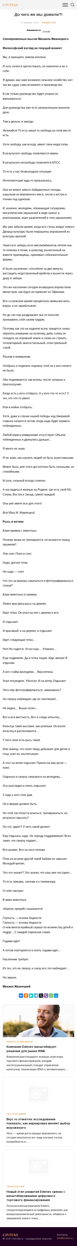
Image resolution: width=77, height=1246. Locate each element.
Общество (48, 22)
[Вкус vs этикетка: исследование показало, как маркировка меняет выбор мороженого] (38, 1093)
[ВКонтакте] (21, 995)
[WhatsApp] (51, 995)
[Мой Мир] (56, 995)
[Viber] (46, 995)
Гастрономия (16, 1114)
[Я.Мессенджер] (31, 995)
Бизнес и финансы (19, 1041)
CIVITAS (10, 5)
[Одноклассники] (26, 995)
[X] (41, 995)
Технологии (15, 1186)
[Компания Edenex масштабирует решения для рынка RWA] (38, 1021)
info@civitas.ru (65, 1238)
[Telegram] (36, 995)
